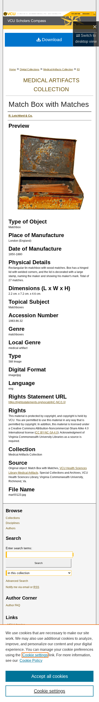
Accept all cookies (49, 676)
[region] (49, 663)
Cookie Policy (31, 660)
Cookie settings (35, 655)
